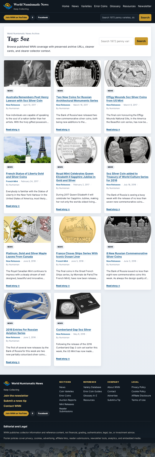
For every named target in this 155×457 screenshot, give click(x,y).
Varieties (86, 6)
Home (65, 6)
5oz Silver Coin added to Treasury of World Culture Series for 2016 (127, 177)
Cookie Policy (139, 391)
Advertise (112, 395)
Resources (129, 6)
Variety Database (92, 387)
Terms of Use (139, 400)
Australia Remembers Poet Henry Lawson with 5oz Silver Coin (27, 98)
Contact (111, 391)
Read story (11, 129)
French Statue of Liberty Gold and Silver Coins (25, 175)
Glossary (115, 6)
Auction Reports (67, 400)
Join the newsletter (16, 395)
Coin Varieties (66, 391)
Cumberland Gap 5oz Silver (73, 329)
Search (145, 17)
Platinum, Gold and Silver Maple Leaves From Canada (26, 255)
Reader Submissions (66, 410)
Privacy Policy (139, 387)
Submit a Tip (113, 400)
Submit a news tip (15, 400)
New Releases (13, 105)
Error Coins (100, 6)
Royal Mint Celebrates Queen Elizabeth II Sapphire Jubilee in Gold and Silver (76, 177)
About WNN (113, 387)
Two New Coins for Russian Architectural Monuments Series (77, 98)
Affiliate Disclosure (141, 395)
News (75, 6)
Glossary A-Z (90, 395)
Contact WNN (12, 405)
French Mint (12, 181)
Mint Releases (66, 404)
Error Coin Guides (92, 391)
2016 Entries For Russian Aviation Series (22, 331)
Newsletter (144, 6)
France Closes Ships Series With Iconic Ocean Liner (77, 255)
